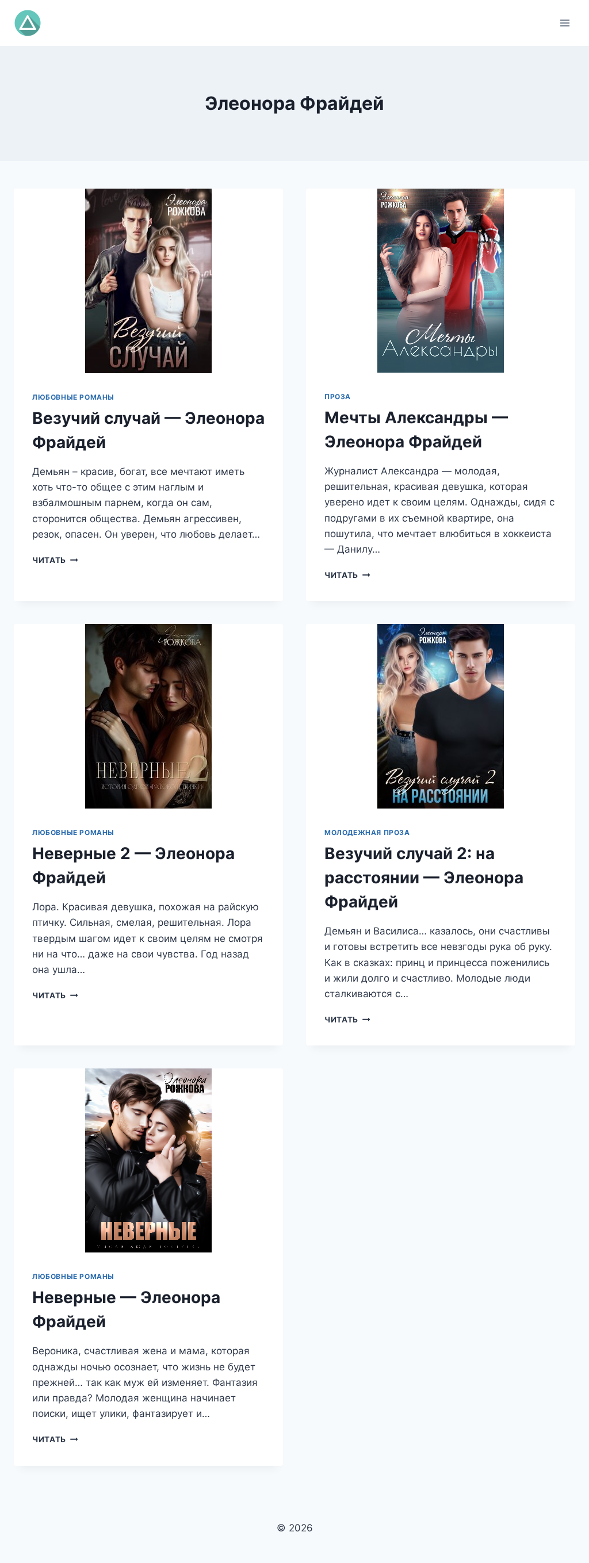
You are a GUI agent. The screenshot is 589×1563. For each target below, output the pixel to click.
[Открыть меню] (564, 23)
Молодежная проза (367, 832)
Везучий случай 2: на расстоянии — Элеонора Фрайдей (423, 877)
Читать (55, 560)
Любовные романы (73, 397)
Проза (337, 396)
